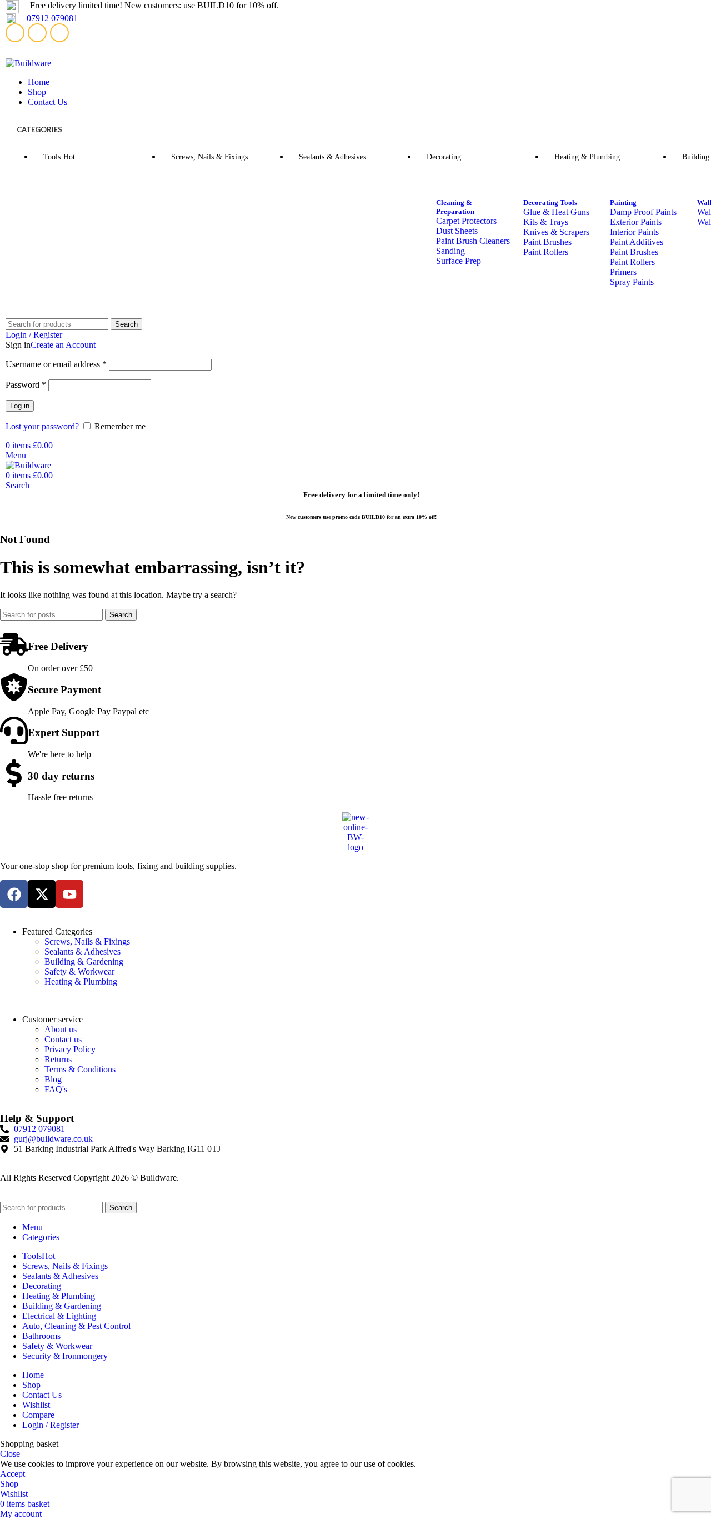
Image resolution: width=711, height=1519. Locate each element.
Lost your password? (42, 426)
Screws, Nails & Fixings (87, 941)
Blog (53, 1079)
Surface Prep (458, 261)
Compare (38, 1415)
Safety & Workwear (79, 971)
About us (60, 1029)
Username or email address (56, 364)
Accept (12, 1473)
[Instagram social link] (59, 32)
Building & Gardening (83, 961)
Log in (19, 406)
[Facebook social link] (15, 32)
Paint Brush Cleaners (473, 241)
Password (26, 384)
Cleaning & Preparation (455, 207)
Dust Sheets (457, 231)
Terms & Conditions (80, 1069)
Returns (58, 1059)
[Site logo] (28, 63)
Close (10, 1453)
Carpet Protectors (466, 221)
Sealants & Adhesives (82, 951)
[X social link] (37, 32)
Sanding (450, 251)
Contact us (63, 1039)
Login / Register (50, 1425)
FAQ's (55, 1089)
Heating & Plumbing (80, 981)
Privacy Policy (70, 1049)
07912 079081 (52, 18)
